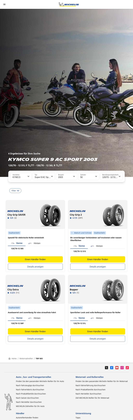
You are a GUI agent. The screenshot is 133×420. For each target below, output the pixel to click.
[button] (28, 176)
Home (14, 358)
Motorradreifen (26, 358)
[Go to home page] (68, 4)
